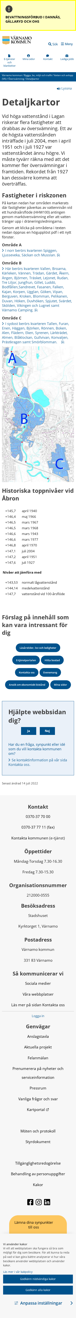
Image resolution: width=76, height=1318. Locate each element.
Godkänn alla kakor (38, 1290)
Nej (47, 731)
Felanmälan (38, 1057)
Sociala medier (38, 983)
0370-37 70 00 (38, 816)
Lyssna (66, 88)
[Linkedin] (47, 1204)
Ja (28, 731)
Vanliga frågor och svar (38, 1098)
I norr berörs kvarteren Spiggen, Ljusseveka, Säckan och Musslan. (31, 252)
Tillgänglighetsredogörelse (38, 1163)
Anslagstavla (38, 1036)
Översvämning (16, 78)
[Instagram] (39, 1204)
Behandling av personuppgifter (38, 1173)
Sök (55, 44)
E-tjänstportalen (26, 660)
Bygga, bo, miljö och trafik (38, 75)
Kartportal (38, 1109)
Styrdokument (38, 1141)
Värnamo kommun (12, 75)
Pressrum (38, 1088)
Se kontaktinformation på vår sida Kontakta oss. (38, 762)
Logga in (38, 1016)
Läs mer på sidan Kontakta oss (38, 1004)
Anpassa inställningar (41, 1303)
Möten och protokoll (38, 1131)
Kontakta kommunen (29, 838)
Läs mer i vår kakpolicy (18, 1272)
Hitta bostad (52, 660)
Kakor (38, 1184)
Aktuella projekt (38, 1047)
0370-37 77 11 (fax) (38, 827)
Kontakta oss (26, 672)
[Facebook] (30, 1204)
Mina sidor (60, 684)
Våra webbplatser (38, 994)
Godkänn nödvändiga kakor (38, 1279)
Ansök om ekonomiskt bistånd (27, 684)
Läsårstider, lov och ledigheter (38, 648)
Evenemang (50, 672)
